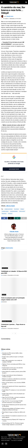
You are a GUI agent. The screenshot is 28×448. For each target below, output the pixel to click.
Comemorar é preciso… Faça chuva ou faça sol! (13, 325)
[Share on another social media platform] (24, 218)
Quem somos (4, 437)
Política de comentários (6, 438)
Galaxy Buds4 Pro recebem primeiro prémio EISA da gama (14, 372)
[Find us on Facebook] (2, 443)
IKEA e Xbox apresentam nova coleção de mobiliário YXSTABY (12, 361)
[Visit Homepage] (13, 2)
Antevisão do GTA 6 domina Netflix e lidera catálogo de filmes (12, 353)
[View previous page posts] (13, 333)
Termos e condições (20, 437)
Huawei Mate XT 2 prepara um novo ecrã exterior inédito (14, 390)
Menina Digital (6, 321)
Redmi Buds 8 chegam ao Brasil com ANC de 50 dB (13, 412)
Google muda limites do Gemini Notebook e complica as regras (12, 375)
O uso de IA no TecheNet (16, 440)
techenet (10, 213)
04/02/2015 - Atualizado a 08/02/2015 (10, 328)
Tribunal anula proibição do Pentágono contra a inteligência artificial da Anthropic (13, 409)
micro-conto (22, 211)
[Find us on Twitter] (6, 443)
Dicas (4, 294)
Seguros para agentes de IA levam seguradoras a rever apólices (14, 386)
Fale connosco (11, 437)
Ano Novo (16, 209)
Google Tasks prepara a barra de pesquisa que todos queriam (13, 394)
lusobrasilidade (14, 211)
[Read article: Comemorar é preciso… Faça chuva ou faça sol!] (14, 313)
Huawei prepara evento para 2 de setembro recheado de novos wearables (12, 368)
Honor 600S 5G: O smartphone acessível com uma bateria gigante (14, 416)
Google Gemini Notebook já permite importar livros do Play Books (14, 405)
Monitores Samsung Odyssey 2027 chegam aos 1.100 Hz (13, 420)
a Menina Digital (10, 206)
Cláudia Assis (9, 16)
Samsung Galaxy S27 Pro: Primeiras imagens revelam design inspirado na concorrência (13, 423)
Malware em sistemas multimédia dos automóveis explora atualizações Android (14, 379)
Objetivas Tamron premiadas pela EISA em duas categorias (13, 364)
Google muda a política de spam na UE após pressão (12, 357)
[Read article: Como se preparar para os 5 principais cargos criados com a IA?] (14, 287)
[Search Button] (26, 2)
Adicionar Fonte (14, 169)
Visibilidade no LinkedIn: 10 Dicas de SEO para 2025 (14, 272)
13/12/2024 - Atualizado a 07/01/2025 (10, 275)
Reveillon (4, 213)
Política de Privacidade (18, 438)
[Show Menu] (2, 2)
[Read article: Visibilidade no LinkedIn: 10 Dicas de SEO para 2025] (14, 260)
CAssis (22, 209)
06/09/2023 (4, 301)
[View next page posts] (15, 333)
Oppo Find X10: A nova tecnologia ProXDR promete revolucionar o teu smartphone (12, 401)
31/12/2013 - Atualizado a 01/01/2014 (12, 18)
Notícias (4, 268)
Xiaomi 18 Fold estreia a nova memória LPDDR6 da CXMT (13, 383)
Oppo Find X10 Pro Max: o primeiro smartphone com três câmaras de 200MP (13, 398)
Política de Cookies (5, 440)
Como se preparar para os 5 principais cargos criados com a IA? (13, 299)
